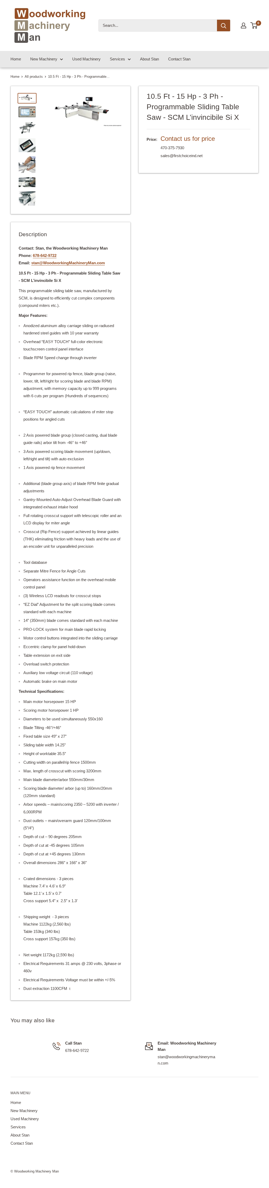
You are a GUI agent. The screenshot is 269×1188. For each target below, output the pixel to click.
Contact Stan (179, 59)
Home (16, 59)
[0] (254, 25)
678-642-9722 (44, 255)
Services (117, 59)
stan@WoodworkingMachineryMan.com (68, 263)
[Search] (223, 25)
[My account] (243, 25)
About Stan (149, 59)
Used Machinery (86, 59)
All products (34, 77)
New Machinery (43, 59)
